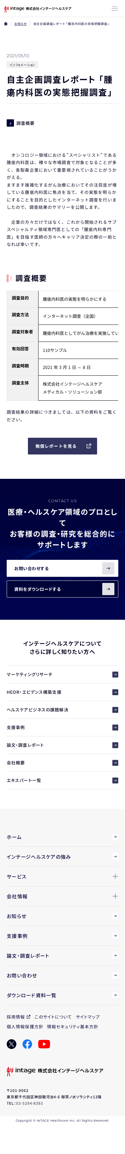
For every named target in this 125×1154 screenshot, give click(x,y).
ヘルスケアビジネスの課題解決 (38, 710)
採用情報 (16, 1017)
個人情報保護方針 (25, 1026)
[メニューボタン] (114, 9)
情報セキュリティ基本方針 (72, 1026)
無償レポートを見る (56, 446)
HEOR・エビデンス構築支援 (34, 692)
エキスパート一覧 (24, 780)
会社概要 (16, 762)
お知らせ (20, 23)
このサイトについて (53, 1017)
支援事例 (16, 727)
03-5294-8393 (29, 1103)
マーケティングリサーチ (29, 674)
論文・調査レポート (25, 745)
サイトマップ (88, 1017)
